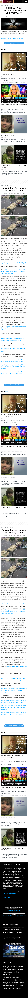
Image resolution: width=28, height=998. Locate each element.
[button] (26, 1)
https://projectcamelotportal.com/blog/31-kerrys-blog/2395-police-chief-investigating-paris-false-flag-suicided (13, 366)
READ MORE (6, 897)
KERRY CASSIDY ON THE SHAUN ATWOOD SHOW (14, 105)
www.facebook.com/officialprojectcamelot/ (14, 915)
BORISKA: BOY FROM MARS (8, 135)
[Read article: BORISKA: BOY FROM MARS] (14, 124)
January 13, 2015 (7, 16)
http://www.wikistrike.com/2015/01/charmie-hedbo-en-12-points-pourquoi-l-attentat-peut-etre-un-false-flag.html (14, 350)
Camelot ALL (6, 5)
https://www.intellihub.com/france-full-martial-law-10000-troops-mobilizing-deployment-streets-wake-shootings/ (13, 271)
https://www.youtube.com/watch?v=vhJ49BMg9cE (13, 263)
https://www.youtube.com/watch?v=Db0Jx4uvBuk (13, 38)
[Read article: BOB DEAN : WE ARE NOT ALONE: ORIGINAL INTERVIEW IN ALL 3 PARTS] (14, 61)
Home (2, 5)
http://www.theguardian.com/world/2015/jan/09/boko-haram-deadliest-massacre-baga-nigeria (14, 327)
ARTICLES (11, 5)
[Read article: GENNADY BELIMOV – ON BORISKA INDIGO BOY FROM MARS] (14, 154)
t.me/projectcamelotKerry (14, 910)
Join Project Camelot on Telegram (14, 43)
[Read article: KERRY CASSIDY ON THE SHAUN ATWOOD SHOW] (14, 93)
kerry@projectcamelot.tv (9, 893)
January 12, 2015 (6, 193)
